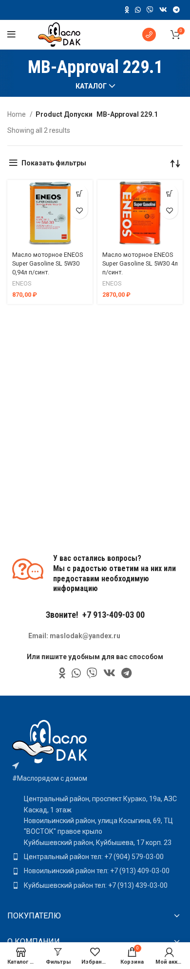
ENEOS (21, 283)
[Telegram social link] (176, 9)
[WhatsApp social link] (138, 9)
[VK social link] (163, 9)
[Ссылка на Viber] (150, 9)
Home (17, 114)
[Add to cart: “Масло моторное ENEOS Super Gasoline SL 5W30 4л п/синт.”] (169, 193)
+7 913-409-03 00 (113, 615)
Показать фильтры (53, 163)
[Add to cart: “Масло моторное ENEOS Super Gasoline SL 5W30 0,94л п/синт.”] (79, 193)
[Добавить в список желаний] (79, 210)
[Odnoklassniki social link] (127, 9)
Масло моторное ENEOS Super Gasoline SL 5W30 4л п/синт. (140, 263)
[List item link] (95, 856)
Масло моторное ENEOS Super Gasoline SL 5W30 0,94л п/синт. (47, 263)
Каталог (91, 86)
